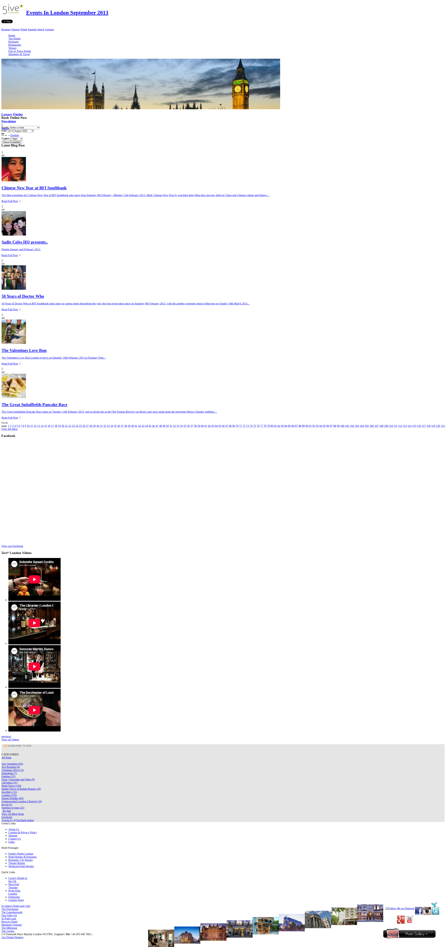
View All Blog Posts (12, 814)
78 (265, 425)
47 (157, 425)
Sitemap (12, 835)
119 (433, 425)
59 (198, 425)
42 (139, 425)
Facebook (6, 817)
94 (320, 425)
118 (428, 425)
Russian (5, 29)
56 (188, 425)
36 (118, 425)
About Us (13, 829)
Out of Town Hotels (19, 51)
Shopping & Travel (19, 54)
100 (342, 425)
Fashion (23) (8, 776)
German (49, 29)
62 (209, 425)
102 (352, 425)
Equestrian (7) (9, 773)
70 (237, 425)
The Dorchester (9, 909)
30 (97, 425)
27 (87, 425)
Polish (23, 29)
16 (49, 425)
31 (101, 425)
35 (115, 425)
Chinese (15, 29)
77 (261, 425)
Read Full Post (10, 201)
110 (391, 425)
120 (438, 425)
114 (410, 425)
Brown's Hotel (9, 921)
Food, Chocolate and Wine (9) (18, 779)
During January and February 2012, (21, 249)
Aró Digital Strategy (12, 937)
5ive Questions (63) (12, 763)
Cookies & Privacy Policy (22, 832)
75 (254, 425)
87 (296, 425)
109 (386, 425)
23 (73, 425)
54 (181, 425)
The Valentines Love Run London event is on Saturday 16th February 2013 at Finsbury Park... (54, 357)
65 (219, 425)
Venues (12, 48)
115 (414, 425)
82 (279, 425)
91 (310, 425)
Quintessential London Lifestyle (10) (21, 801)
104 (362, 425)
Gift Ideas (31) (9, 782)
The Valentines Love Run (24, 350)
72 (244, 425)
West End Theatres (13, 886)
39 (129, 425)
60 (202, 425)
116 (419, 425)
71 (240, 425)
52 (174, 425)
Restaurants (14, 44)
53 (177, 425)
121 (443, 425)
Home (11, 35)
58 (195, 425)
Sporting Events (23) (12, 807)
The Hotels (14, 38)
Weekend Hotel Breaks (21, 866)
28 (90, 425)
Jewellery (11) (9, 792)
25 (80, 425)
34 (111, 425)
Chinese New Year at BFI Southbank (34, 188)
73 (247, 425)
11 (31, 425)
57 (191, 425)
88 (299, 425)
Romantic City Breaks (20, 860)
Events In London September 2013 (67, 12)
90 (306, 425)
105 (367, 425)
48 (160, 425)
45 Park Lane (8, 918)
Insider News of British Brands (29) (21, 788)
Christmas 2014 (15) (12, 770)
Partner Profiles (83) (12, 798)
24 (76, 425)
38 (125, 425)
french (40, 29)
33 (108, 425)
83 (282, 425)
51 (171, 425)
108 (381, 425)
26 (83, 425)
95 (324, 425)
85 (289, 425)
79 (268, 425)
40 (132, 425)
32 (104, 425)
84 (285, 425)
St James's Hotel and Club (15, 905)
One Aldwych (9, 915)
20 (62, 425)
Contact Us (14, 838)
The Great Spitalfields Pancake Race (34, 404)
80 (272, 425)
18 (56, 425)
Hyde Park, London (14, 892)
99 (338, 425)
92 (313, 425)
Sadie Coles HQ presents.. (25, 242)
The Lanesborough (11, 912)
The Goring (7, 931)
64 (216, 425)
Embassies (14, 896)
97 (331, 425)
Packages (13, 41)
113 (405, 425)
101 (347, 425)
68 (230, 425)
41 (136, 425)
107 (376, 425)
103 (357, 425)
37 (122, 425)
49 (164, 425)
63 (212, 425)
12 (35, 425)
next (8, 736)
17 (52, 425)
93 (317, 425)
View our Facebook (12, 546)
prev (3, 736)
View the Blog (9, 429)
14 (42, 425)
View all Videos (10, 739)
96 (327, 425)
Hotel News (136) (11, 785)
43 (143, 425)
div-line (7, 810)
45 (150, 425)
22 (69, 425)
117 (424, 425)
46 (153, 425)
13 (38, 425)
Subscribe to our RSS (21, 746)
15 (45, 425)
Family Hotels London (20, 853)
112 (400, 425)
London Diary (16, 900)
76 (258, 425)
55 (184, 425)
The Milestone (9, 927)
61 (205, 425)
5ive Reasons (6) (10, 766)
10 (28, 425)
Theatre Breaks (16, 863)
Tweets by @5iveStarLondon (17, 820)
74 (251, 425)
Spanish (32, 29)
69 (233, 425)
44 (146, 425)
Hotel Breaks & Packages (22, 856)
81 (275, 425)
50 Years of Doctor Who (23, 296)
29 (94, 425)
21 (66, 425)
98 (334, 425)
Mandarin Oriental (11, 924)
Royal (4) (6, 804)
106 (372, 425)
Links (11, 841)
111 (396, 425)
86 (292, 425)
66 (223, 425)
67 (226, 425)
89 (303, 425)
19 (59, 425)
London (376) (9, 795)
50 (167, 425)
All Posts (6, 757)
